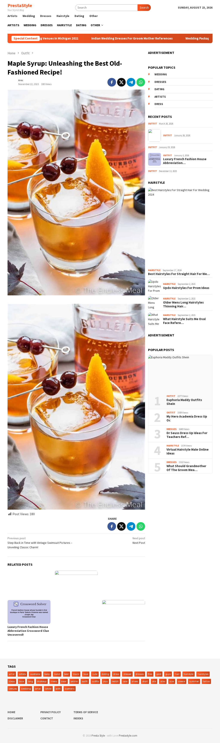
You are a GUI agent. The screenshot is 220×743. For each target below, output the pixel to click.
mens (54, 681)
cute (94, 674)
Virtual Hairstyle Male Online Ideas (188, 451)
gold (158, 674)
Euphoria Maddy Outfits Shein (184, 402)
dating (159, 89)
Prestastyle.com (128, 735)
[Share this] (111, 82)
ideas (12, 681)
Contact (46, 718)
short (145, 681)
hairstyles (203, 674)
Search (144, 7)
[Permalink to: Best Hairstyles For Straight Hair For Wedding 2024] (180, 227)
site (154, 681)
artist (12, 674)
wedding (160, 74)
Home (11, 712)
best (66, 674)
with (58, 688)
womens (69, 688)
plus (105, 681)
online (74, 681)
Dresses (172, 429)
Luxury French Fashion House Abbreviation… (184, 161)
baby (47, 674)
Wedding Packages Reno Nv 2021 (188, 38)
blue (85, 674)
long (30, 681)
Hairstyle (154, 270)
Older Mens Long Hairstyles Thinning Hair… (183, 304)
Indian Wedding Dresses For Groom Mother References (110, 38)
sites (162, 681)
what (38, 688)
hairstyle (188, 674)
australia (35, 674)
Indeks (78, 718)
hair (177, 674)
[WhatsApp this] (140, 82)
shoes (135, 681)
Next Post (139, 540)
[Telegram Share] (131, 82)
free (150, 674)
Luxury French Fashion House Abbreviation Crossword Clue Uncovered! (28, 631)
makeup (41, 681)
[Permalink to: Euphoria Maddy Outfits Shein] (180, 373)
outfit (85, 681)
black (76, 674)
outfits (95, 681)
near (63, 681)
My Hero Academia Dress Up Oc (187, 418)
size (172, 681)
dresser (127, 674)
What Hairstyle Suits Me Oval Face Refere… (184, 321)
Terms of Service (85, 712)
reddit (115, 681)
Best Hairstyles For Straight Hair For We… (179, 274)
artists (160, 97)
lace (21, 681)
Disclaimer (15, 718)
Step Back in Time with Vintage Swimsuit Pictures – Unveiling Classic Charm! (40, 542)
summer (194, 681)
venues (13, 688)
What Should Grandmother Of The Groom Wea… (186, 468)
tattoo (206, 681)
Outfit (152, 123)
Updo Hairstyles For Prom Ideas (186, 288)
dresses (160, 82)
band (57, 674)
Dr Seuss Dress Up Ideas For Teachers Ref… (187, 435)
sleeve (181, 681)
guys (168, 674)
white (48, 688)
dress (158, 104)
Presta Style (98, 735)
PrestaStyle (20, 5)
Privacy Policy (50, 712)
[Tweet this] (121, 82)
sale (125, 681)
